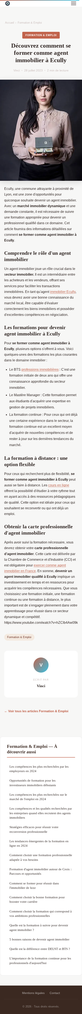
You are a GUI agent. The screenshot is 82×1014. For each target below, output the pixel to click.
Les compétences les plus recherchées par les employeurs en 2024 (39, 769)
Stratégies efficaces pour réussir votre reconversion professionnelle (33, 829)
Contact (55, 993)
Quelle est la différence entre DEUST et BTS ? (39, 949)
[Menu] (73, 3)
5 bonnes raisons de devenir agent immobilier (39, 939)
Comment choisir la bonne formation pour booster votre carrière (37, 899)
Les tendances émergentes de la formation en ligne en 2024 (39, 843)
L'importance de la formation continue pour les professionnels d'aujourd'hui (40, 960)
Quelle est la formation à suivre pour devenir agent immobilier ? (38, 927)
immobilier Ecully (62, 292)
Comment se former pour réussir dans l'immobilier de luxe (34, 885)
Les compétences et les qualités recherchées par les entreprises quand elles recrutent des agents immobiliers (40, 813)
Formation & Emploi (30, 22)
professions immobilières (40, 369)
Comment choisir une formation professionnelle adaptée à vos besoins (40, 857)
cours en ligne (58, 485)
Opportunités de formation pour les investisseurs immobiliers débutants (32, 783)
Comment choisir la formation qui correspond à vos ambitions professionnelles (40, 913)
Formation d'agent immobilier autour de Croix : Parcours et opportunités (40, 871)
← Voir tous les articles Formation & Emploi (36, 711)
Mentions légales (33, 993)
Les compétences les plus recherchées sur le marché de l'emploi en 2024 (38, 797)
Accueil (9, 22)
